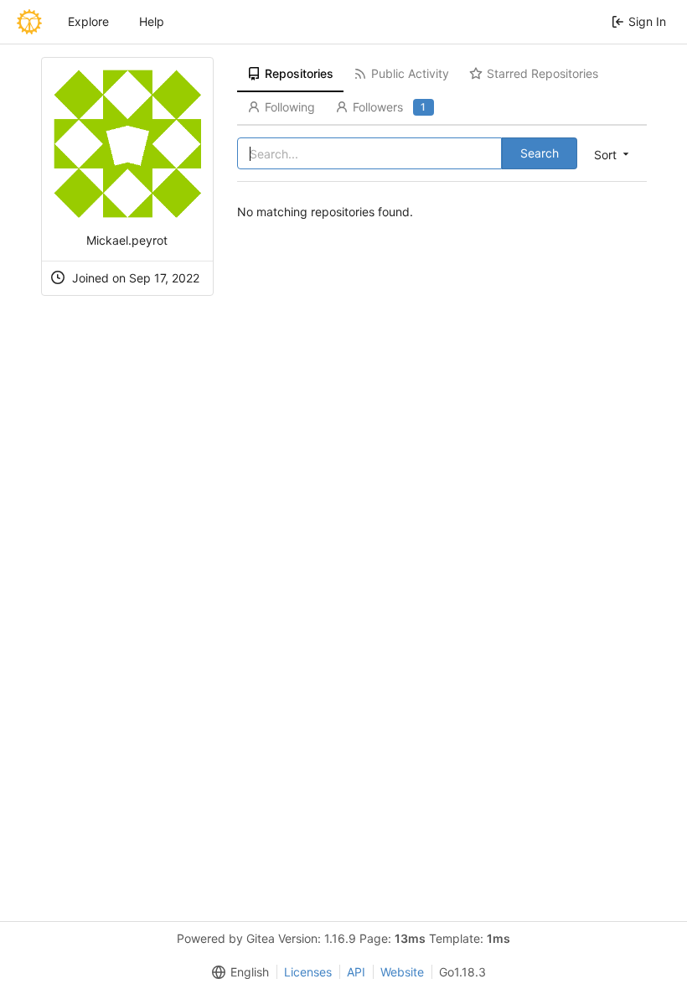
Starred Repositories (542, 73)
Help (151, 21)
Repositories (299, 73)
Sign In (647, 21)
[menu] (613, 154)
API (356, 972)
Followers (389, 107)
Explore (88, 21)
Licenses (308, 972)
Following (290, 107)
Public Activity (410, 73)
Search (539, 153)
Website (402, 972)
